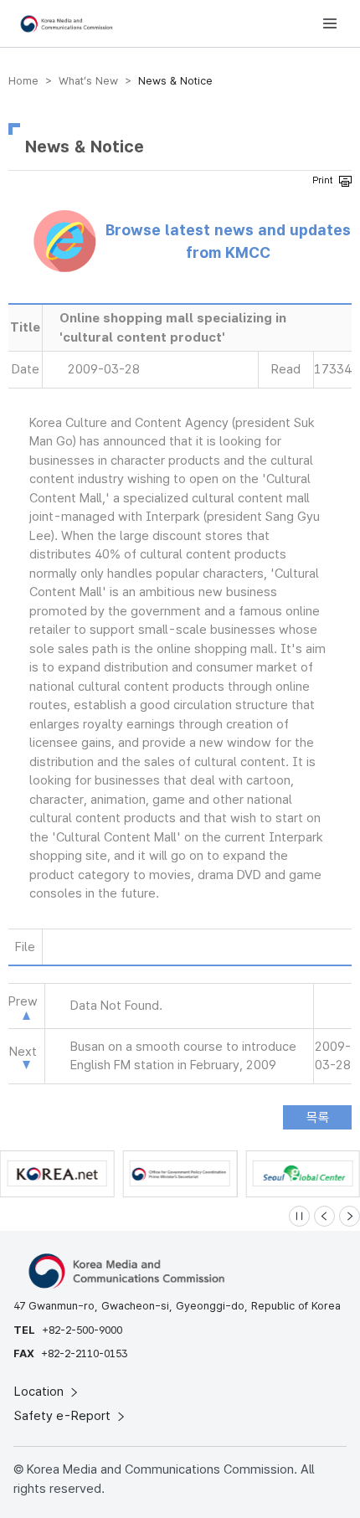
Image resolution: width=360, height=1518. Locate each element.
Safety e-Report (64, 1415)
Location (40, 1391)
